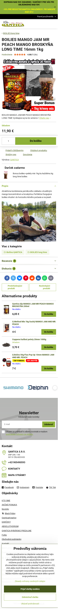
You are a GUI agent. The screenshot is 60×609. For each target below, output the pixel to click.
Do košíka (36, 140)
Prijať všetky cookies (30, 589)
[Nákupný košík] (47, 24)
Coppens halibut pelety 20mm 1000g (29, 339)
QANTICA (14, 160)
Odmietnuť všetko (30, 597)
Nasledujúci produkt (44, 287)
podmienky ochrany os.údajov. (19, 434)
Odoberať (48, 424)
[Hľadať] (40, 24)
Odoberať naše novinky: (29, 417)
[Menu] (54, 24)
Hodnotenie (7, 54)
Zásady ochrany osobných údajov (30, 581)
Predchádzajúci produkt (15, 287)
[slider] (20, 54)
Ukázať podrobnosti (30, 603)
